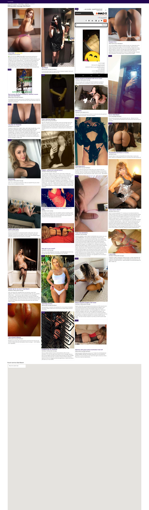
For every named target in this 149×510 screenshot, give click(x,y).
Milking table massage (12, 4)
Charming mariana (47, 303)
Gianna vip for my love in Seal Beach (18, 289)
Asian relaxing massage (48, 119)
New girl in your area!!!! (48, 248)
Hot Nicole (45, 67)
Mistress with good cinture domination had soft (89, 349)
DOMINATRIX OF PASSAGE (49, 349)
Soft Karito (78, 110)
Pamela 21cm (112, 42)
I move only (112, 254)
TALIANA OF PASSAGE (14, 125)
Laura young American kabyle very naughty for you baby (57, 208)
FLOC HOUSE (10, 1)
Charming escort (80, 166)
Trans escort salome (115, 209)
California (27, 4)
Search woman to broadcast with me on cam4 (88, 78)
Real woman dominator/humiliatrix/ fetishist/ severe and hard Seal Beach (23, 95)
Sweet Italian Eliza (13, 229)
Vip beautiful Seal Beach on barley (119, 152)
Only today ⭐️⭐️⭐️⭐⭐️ (15, 53)
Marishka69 (11, 179)
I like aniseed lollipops (14, 337)
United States (21, 4)
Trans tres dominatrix (81, 233)
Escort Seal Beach (114, 114)
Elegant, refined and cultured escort (52, 170)
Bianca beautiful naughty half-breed (85, 302)
